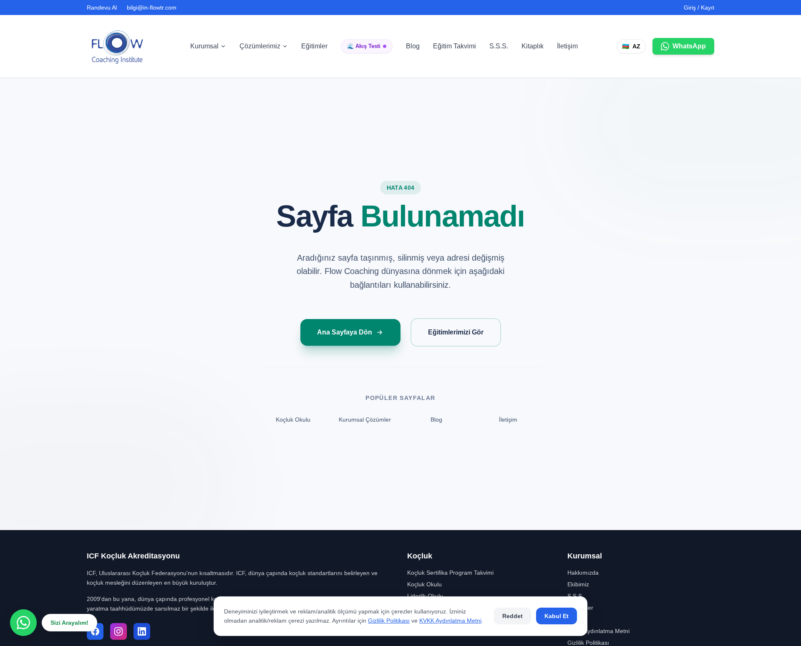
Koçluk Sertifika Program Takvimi (450, 572)
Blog (413, 46)
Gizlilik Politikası (389, 620)
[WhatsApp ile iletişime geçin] (23, 622)
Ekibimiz (578, 584)
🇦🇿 (631, 46)
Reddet (512, 616)
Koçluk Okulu (293, 419)
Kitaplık (532, 46)
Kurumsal (204, 46)
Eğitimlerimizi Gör (456, 332)
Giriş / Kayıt (699, 7)
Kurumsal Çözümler (365, 419)
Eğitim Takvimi (454, 46)
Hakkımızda (583, 572)
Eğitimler (314, 46)
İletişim (567, 46)
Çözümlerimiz (259, 46)
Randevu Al (102, 7)
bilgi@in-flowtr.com (151, 7)
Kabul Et (556, 616)
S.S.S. (498, 46)
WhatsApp (689, 46)
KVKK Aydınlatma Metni (450, 620)
